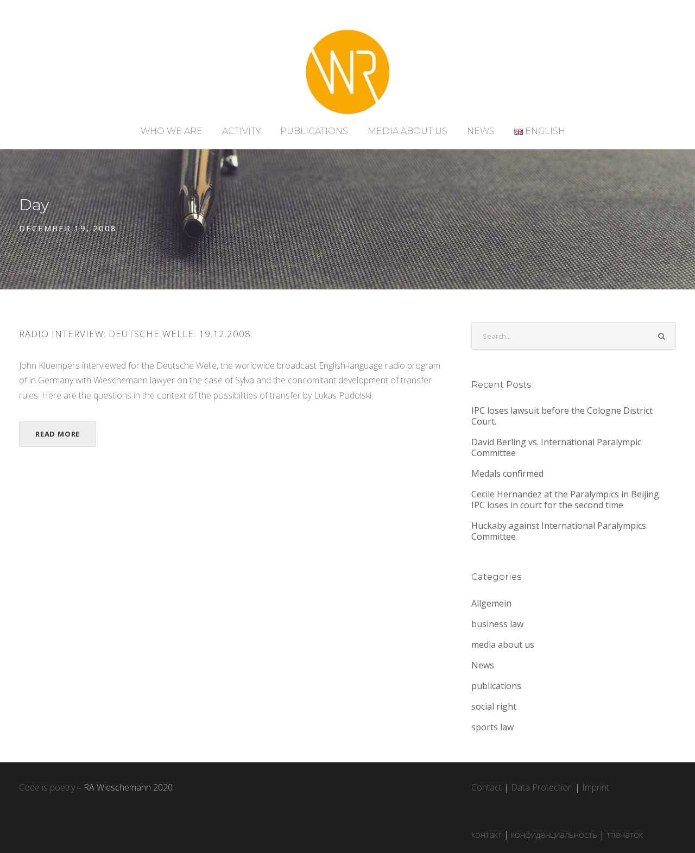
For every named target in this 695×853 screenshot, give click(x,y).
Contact (486, 787)
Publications (314, 131)
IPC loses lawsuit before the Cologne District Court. (562, 416)
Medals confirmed (507, 473)
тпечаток (624, 835)
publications (496, 686)
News (481, 131)
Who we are (172, 131)
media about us (502, 644)
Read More (57, 434)
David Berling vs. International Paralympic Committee (556, 447)
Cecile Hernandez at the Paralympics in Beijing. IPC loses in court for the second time (566, 499)
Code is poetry (47, 787)
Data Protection (542, 787)
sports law (492, 727)
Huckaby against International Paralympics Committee (558, 531)
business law (497, 624)
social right (493, 706)
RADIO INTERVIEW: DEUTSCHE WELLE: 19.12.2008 (135, 333)
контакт (486, 835)
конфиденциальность (554, 835)
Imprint (595, 787)
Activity (241, 131)
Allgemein (491, 603)
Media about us (407, 131)
